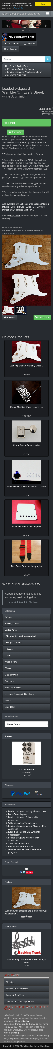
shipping (49, 113)
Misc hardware (11, 674)
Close (43, 4)
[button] (6, 24)
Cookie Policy (18, 8)
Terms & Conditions (15, 995)
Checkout (30, 43)
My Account (12, 49)
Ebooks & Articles (13, 687)
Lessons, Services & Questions (19, 694)
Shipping (10, 982)
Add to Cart (16, 132)
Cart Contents (13, 43)
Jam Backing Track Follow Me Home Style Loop (26, 961)
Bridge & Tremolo (13, 642)
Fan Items (9, 681)
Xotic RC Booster (26, 769)
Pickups (9, 648)
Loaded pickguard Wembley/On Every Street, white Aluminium (24, 73)
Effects (8, 668)
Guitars (8, 616)
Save (31, 872)
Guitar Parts (22, 66)
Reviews (10, 317)
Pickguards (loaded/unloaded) (21, 68)
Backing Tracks (12, 623)
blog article (15, 215)
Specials (8, 736)
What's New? (11, 926)
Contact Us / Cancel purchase (20, 1001)
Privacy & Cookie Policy (17, 988)
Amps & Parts (11, 661)
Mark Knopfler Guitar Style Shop (21, 13)
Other (8, 655)
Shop (12, 66)
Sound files (10, 706)
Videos (8, 700)
